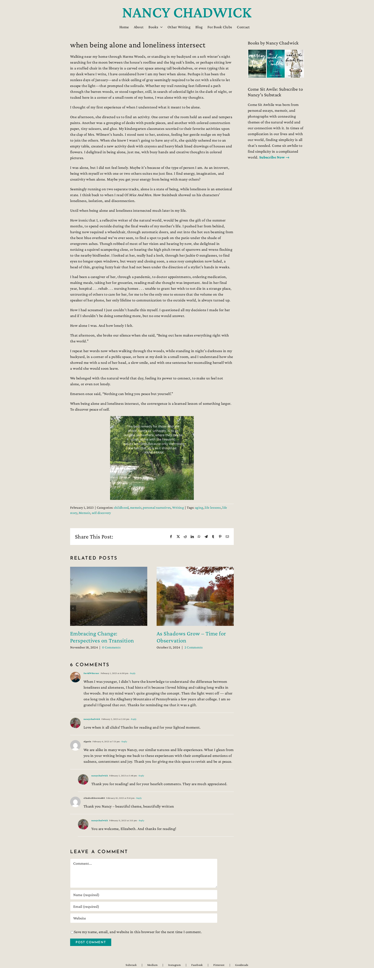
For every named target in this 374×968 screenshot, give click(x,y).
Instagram (174, 964)
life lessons (213, 507)
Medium (152, 964)
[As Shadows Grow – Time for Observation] (195, 569)
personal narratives (157, 507)
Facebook (197, 964)
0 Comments (111, 647)
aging (199, 507)
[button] (73, 608)
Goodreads (241, 964)
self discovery (101, 513)
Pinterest (219, 964)
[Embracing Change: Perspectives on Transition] (108, 569)
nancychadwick (92, 719)
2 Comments (193, 647)
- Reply (132, 673)
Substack (131, 964)
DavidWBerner (91, 673)
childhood (121, 507)
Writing (178, 507)
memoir (135, 507)
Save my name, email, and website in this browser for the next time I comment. (138, 932)
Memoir (84, 513)
